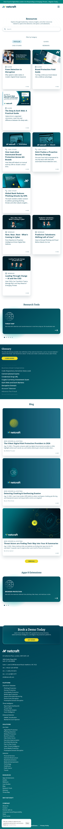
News (4, 814)
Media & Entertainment (11, 762)
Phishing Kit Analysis (10, 710)
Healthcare (7, 766)
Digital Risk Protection (11, 730)
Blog (4, 786)
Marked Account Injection (12, 719)
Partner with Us (7, 810)
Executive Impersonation (11, 740)
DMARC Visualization (10, 717)
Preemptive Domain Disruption (13, 700)
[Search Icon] (31, 29)
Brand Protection (9, 736)
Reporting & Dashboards (11, 706)
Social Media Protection (11, 692)
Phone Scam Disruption (11, 698)
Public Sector (8, 768)
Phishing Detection (10, 732)
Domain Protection (10, 690)
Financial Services (9, 756)
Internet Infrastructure (11, 758)
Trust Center (6, 816)
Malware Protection (10, 734)
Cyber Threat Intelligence (11, 746)
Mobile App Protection (11, 694)
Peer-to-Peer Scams (10, 744)
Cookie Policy (12, 825)
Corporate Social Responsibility (12, 812)
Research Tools (7, 788)
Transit (6, 770)
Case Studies (6, 784)
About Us (5, 806)
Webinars (6, 782)
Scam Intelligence (9, 712)
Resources (7, 775)
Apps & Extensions (8, 778)
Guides (5, 780)
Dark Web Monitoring (10, 742)
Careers (5, 808)
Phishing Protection (10, 688)
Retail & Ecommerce (10, 760)
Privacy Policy (44, 825)
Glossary (5, 790)
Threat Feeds (8, 708)
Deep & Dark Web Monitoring (13, 696)
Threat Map (6, 792)
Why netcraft (8, 798)
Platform (6, 683)
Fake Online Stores (9, 738)
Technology (7, 764)
